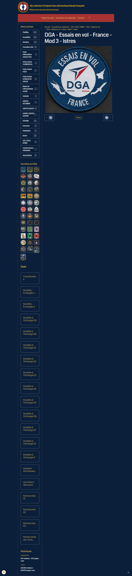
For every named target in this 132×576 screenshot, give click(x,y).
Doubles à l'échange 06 (30, 415)
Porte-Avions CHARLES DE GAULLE (30, 79)
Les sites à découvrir (28, 483)
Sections (29, 42)
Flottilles (29, 32)
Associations (29, 155)
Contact (81, 18)
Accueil (47, 27)
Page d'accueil (47, 18)
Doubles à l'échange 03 (29, 374)
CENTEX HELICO (29, 108)
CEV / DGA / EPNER (77, 27)
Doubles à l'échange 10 (29, 442)
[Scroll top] (128, 572)
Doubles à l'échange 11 (29, 456)
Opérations (29, 130)
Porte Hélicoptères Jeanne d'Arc (30, 54)
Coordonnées (29, 278)
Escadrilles (29, 37)
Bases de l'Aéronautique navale (30, 88)
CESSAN (29, 96)
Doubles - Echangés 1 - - (29, 291)
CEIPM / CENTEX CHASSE (30, 114)
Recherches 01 (29, 497)
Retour (78, 117)
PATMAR (29, 121)
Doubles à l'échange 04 (29, 387)
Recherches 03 (29, 524)
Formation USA (29, 47)
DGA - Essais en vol (93, 27)
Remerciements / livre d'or (29, 538)
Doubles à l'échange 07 (29, 428)
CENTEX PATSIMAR (29, 102)
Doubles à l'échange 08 (29, 319)
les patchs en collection (66, 18)
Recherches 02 (29, 511)
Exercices (29, 126)
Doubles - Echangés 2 (29, 305)
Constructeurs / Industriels (30, 149)
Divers (29, 135)
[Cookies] (4, 572)
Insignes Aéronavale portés (29, 470)
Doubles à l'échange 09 (30, 332)
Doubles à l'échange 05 (29, 401)
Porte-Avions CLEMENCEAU (30, 63)
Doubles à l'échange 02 (29, 360)
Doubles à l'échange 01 (29, 346)
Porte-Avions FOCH (30, 70)
